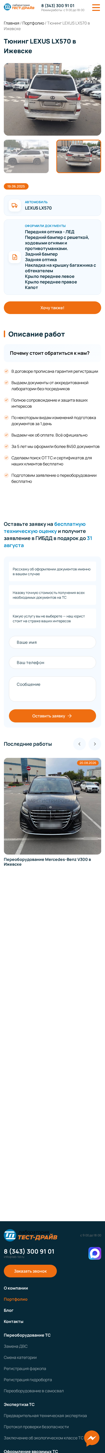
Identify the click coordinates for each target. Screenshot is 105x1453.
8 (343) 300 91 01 (57, 6)
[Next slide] (94, 744)
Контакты (13, 1321)
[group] (52, 99)
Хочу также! (52, 307)
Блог (9, 1310)
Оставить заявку (48, 716)
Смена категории (20, 1357)
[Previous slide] (79, 744)
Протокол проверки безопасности (36, 1426)
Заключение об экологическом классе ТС (44, 1438)
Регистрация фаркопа (25, 1368)
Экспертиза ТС (19, 1404)
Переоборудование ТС (27, 1335)
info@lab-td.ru (14, 1256)
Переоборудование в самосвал (34, 1391)
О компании (16, 1288)
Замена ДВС (16, 1346)
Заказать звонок (30, 1271)
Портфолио (16, 1299)
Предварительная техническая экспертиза (45, 1415)
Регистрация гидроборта (28, 1379)
